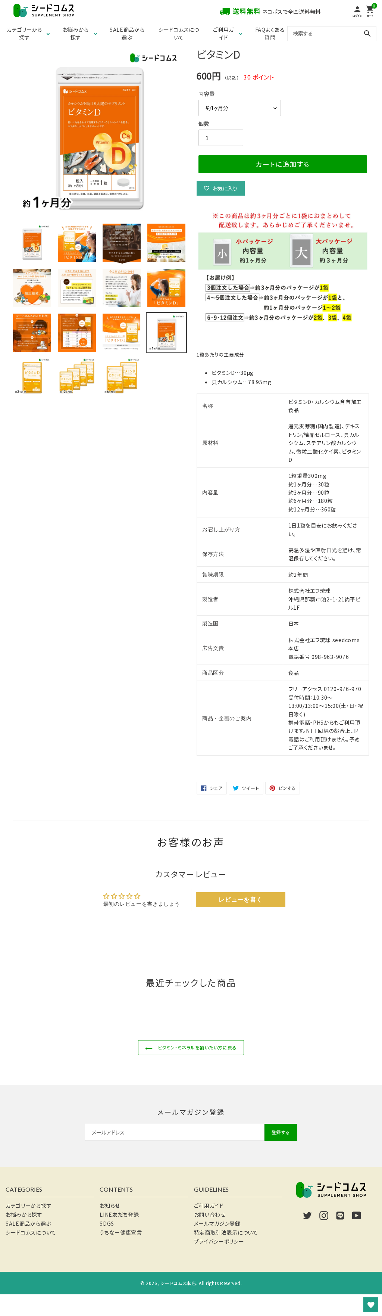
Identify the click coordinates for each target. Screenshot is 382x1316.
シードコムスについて (179, 33)
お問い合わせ (210, 1214)
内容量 (206, 93)
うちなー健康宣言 (121, 1232)
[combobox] (332, 33)
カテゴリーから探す (24, 33)
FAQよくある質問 (270, 33)
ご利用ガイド (223, 33)
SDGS (107, 1223)
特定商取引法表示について (226, 1232)
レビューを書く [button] (240, 899)
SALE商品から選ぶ (127, 33)
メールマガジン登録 (217, 1223)
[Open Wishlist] (370, 1304)
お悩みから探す (76, 33)
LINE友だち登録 (119, 1214)
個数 (203, 123)
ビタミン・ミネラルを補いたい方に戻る (196, 1047)
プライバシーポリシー (219, 1241)
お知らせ (110, 1205)
